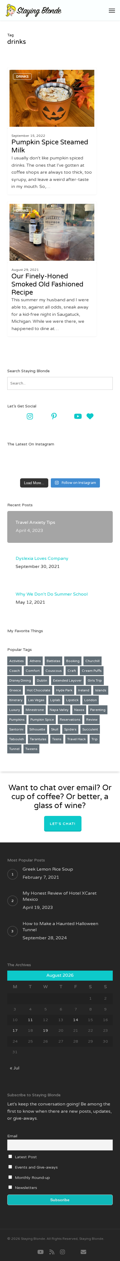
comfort (33, 671)
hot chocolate (38, 690)
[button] (112, 10)
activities (16, 661)
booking (73, 661)
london (90, 700)
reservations (70, 720)
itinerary (15, 700)
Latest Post (25, 1157)
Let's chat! (63, 824)
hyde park (64, 690)
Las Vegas (36, 700)
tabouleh (16, 739)
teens (56, 739)
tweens (31, 749)
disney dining (20, 680)
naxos (79, 710)
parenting (97, 710)
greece (15, 690)
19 (45, 1030)
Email (12, 1136)
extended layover (67, 680)
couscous (53, 671)
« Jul (14, 1068)
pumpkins (17, 720)
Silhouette (37, 729)
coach (14, 671)
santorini (16, 729)
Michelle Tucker (28, 72)
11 (30, 1020)
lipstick (72, 700)
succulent (90, 729)
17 (15, 1030)
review (92, 720)
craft (72, 671)
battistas (53, 661)
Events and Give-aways (36, 1167)
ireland (83, 690)
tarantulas (38, 739)
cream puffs (92, 671)
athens (35, 661)
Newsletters (25, 1187)
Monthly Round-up (32, 1177)
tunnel (14, 749)
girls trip (95, 680)
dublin (42, 680)
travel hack (76, 739)
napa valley (59, 710)
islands (100, 690)
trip (95, 739)
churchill (92, 661)
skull (54, 729)
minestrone (35, 710)
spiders (70, 729)
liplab (55, 700)
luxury (14, 710)
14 (75, 1020)
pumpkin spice (42, 720)
